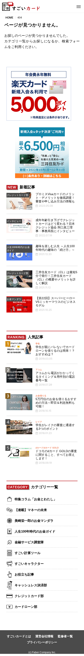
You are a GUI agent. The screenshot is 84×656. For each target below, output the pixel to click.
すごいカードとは (19, 636)
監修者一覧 (65, 636)
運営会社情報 (44, 636)
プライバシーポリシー (42, 642)
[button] (78, 6)
